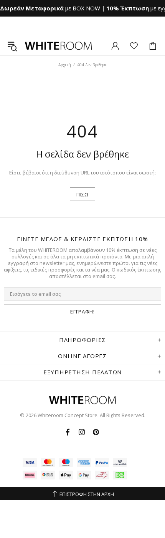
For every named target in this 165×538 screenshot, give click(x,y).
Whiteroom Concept (58, 46)
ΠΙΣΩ (82, 194)
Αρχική (64, 64)
